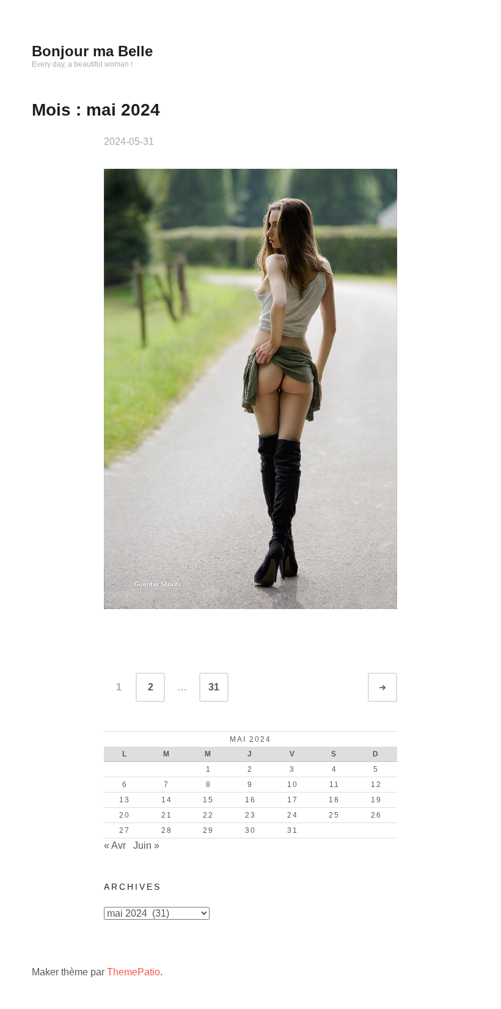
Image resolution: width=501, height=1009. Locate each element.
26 (376, 815)
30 (250, 830)
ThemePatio (133, 972)
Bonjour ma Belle (92, 51)
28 (166, 830)
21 (166, 815)
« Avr (115, 845)
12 (376, 784)
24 (292, 815)
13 (124, 800)
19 (376, 800)
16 (250, 800)
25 (334, 815)
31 (213, 687)
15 (208, 800)
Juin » (146, 845)
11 (334, 784)
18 (334, 800)
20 (124, 815)
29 (208, 830)
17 (292, 800)
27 (124, 830)
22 (208, 815)
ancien (393, 687)
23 (250, 815)
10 (292, 784)
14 (166, 800)
